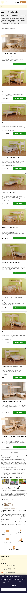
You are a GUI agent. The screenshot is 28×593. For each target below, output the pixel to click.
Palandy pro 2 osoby (8, 504)
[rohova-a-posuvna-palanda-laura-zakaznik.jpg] (14, 482)
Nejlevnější (12, 26)
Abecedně (12, 28)
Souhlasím (13, 589)
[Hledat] (15, 2)
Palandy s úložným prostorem (10, 508)
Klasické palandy (7, 501)
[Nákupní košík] (18, 2)
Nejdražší (18, 26)
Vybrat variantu (19, 64)
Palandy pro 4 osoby (8, 507)
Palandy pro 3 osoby (8, 505)
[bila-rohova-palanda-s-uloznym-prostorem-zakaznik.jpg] (5, 481)
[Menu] (23, 2)
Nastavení (13, 585)
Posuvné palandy (7, 503)
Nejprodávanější (5, 28)
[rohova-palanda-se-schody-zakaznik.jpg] (22, 481)
